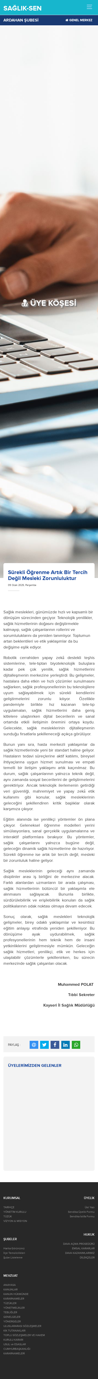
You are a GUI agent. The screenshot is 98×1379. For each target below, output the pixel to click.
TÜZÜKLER (9, 1303)
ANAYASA (9, 1285)
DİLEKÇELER (87, 1257)
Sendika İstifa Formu (82, 1216)
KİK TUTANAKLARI (14, 1330)
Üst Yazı (90, 1207)
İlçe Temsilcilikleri (14, 1253)
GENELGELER (11, 1317)
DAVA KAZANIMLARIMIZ (80, 1253)
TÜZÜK (7, 1216)
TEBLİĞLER (10, 1312)
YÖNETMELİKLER (14, 1308)
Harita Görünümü (14, 1248)
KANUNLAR (10, 1289)
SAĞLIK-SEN (22, 8)
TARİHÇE (8, 1207)
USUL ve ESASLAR (14, 1344)
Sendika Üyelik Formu (81, 1212)
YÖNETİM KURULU (14, 1212)
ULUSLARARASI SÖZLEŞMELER (22, 1326)
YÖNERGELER (12, 1321)
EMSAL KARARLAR (83, 1248)
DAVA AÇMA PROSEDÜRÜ (79, 1244)
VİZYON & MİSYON (15, 1221)
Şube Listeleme (13, 1257)
